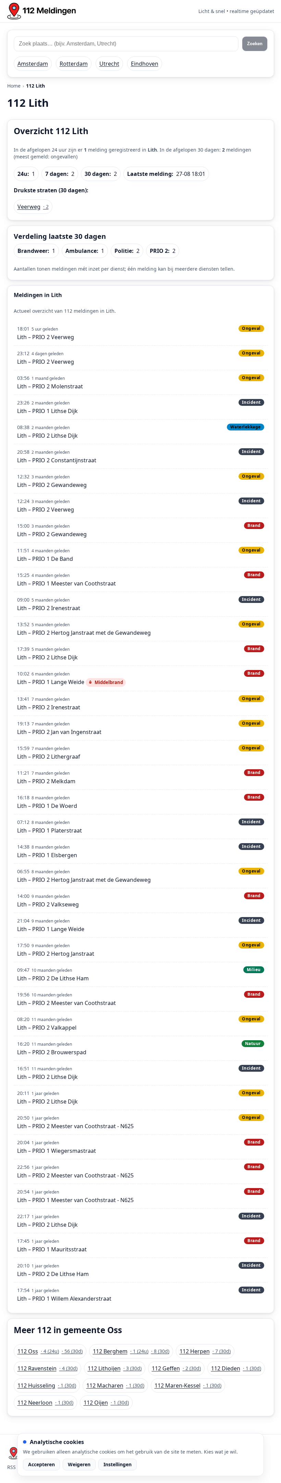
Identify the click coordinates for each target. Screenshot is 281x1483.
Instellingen (117, 1464)
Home (14, 85)
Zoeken (254, 43)
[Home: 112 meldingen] (41, 11)
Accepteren (41, 1464)
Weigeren (79, 1464)
